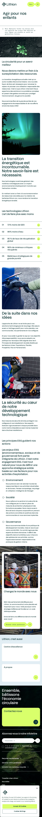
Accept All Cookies (19, 806)
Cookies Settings (19, 811)
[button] (37, 740)
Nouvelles (5, 781)
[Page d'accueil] (9, 4)
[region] (19, 801)
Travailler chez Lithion (10, 778)
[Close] (37, 788)
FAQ (3, 785)
